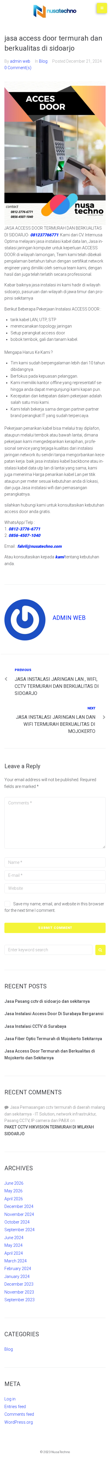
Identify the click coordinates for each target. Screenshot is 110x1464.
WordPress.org (18, 1422)
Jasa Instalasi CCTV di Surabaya (35, 1026)
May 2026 (13, 1191)
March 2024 (15, 1261)
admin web (20, 61)
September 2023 (19, 1299)
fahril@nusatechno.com (39, 546)
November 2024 (19, 1214)
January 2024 (17, 1276)
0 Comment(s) (17, 67)
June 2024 (13, 1237)
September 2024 (19, 1229)
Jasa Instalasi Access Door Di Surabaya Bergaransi (54, 1013)
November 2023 (19, 1292)
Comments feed (19, 1414)
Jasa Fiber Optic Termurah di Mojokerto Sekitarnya (53, 1038)
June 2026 (13, 1183)
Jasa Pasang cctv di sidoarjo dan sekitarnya (47, 1001)
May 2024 (13, 1245)
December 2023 (18, 1284)
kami (59, 557)
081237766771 (44, 235)
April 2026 (13, 1198)
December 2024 (18, 1206)
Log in (10, 1399)
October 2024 (17, 1222)
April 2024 (13, 1253)
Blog (43, 61)
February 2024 (17, 1268)
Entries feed (15, 1406)
